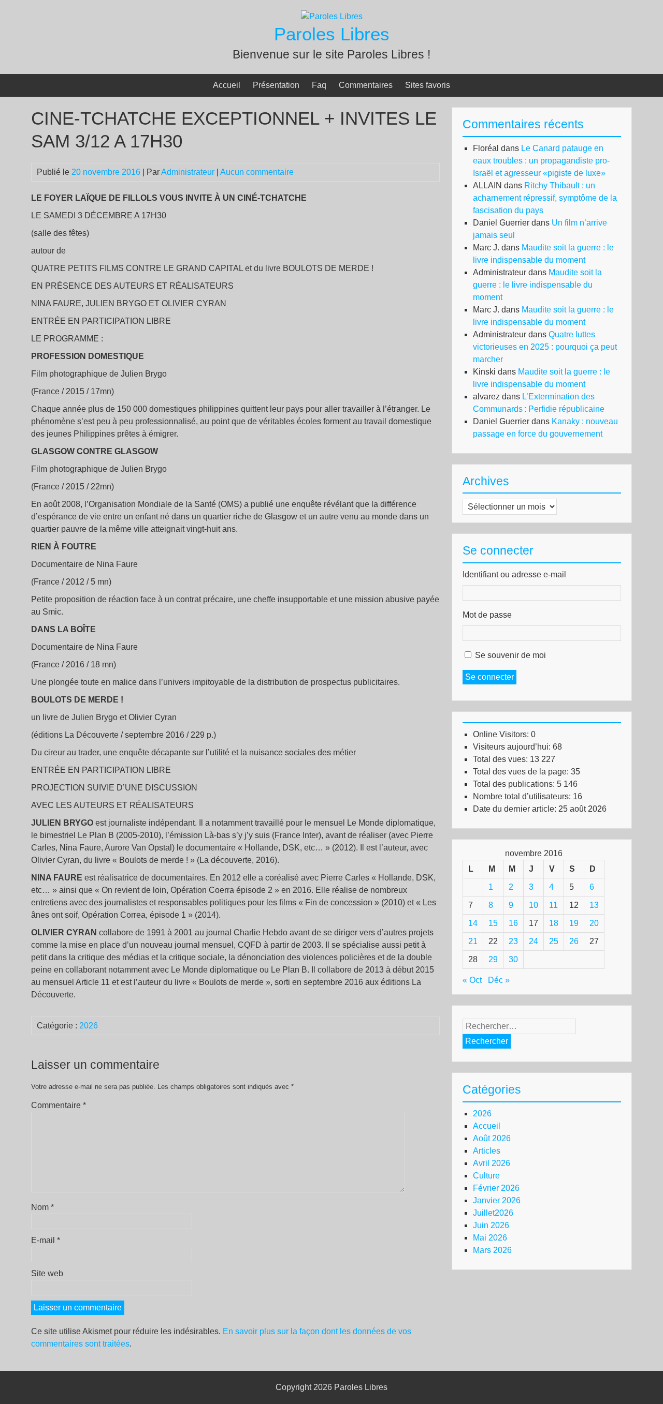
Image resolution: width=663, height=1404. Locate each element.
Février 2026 (496, 1188)
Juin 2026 (491, 1225)
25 (553, 941)
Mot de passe (487, 614)
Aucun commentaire (257, 172)
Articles (486, 1150)
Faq (319, 85)
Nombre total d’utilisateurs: (523, 796)
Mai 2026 (490, 1237)
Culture (486, 1175)
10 (533, 905)
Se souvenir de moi (510, 655)
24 (533, 941)
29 (493, 959)
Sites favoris (427, 85)
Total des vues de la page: (522, 771)
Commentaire (58, 1105)
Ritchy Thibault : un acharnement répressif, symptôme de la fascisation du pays (545, 198)
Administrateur (187, 172)
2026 (88, 1025)
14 (473, 923)
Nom (42, 1207)
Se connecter (489, 677)
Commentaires (366, 85)
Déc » (499, 980)
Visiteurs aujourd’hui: (513, 746)
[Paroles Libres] (332, 16)
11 (553, 905)
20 (594, 923)
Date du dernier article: (515, 808)
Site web (47, 1273)
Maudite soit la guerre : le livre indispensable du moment (537, 285)
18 (553, 923)
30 (513, 959)
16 (513, 923)
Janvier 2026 (497, 1200)
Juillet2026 (493, 1212)
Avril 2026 (491, 1163)
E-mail (45, 1240)
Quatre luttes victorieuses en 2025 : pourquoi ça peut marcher (545, 347)
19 (574, 923)
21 (473, 941)
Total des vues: (501, 759)
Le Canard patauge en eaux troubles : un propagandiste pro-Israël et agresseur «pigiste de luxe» (541, 160)
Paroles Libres (332, 34)
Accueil (226, 85)
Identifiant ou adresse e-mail (514, 574)
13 (594, 905)
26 (574, 941)
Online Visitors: (502, 734)
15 (493, 923)
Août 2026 (492, 1138)
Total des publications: (515, 784)
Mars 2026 (492, 1250)
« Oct (472, 980)
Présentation (276, 85)
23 (513, 941)
